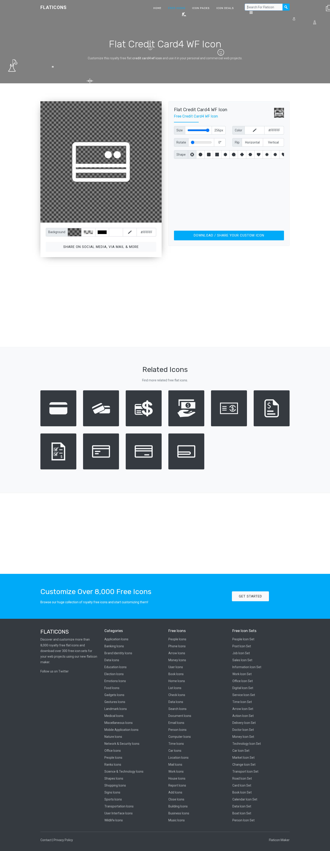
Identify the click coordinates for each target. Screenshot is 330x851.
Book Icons (176, 674)
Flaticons (53, 7)
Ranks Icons (112, 764)
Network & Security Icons (121, 743)
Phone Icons (177, 646)
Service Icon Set (243, 695)
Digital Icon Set (242, 688)
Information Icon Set (246, 667)
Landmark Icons (115, 709)
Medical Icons (113, 716)
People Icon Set (243, 639)
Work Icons (176, 771)
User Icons (175, 667)
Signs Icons (112, 792)
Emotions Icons (115, 681)
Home (157, 8)
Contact (46, 840)
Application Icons (116, 639)
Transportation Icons (119, 806)
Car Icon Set (240, 750)
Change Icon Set (243, 764)
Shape (181, 154)
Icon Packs (201, 8)
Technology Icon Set (246, 743)
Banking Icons (114, 646)
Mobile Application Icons (121, 730)
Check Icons (176, 695)
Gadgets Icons (114, 695)
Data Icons (111, 660)
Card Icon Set (241, 785)
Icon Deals (225, 8)
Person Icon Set (243, 820)
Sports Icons (113, 799)
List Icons (174, 688)
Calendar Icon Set (244, 799)
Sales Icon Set (242, 660)
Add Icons (175, 792)
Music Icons (176, 820)
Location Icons (178, 757)
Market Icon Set (243, 757)
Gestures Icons (114, 702)
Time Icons (176, 743)
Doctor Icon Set (243, 730)
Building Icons (178, 806)
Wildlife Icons (113, 820)
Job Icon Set (241, 653)
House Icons (176, 778)
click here (122, 218)
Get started (250, 596)
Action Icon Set (243, 716)
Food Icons (111, 688)
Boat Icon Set (241, 813)
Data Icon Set (241, 806)
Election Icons (114, 674)
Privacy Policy (63, 840)
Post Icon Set (241, 646)
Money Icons (177, 660)
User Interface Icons (118, 813)
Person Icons (177, 730)
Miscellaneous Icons (118, 723)
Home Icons (176, 681)
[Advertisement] (229, 193)
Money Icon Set (243, 736)
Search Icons (177, 709)
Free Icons (176, 8)
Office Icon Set (242, 681)
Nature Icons (113, 736)
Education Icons (115, 667)
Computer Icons (179, 736)
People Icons (113, 757)
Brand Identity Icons (118, 653)
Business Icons (178, 813)
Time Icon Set (242, 702)
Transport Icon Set (245, 771)
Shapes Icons (113, 778)
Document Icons (179, 716)
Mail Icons (175, 764)
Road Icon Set (242, 778)
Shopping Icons (115, 785)
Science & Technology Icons (123, 771)
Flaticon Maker (279, 840)
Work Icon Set (242, 674)
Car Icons (174, 750)
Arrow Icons (176, 653)
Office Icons (112, 750)
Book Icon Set (242, 792)
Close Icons (176, 799)
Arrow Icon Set (242, 709)
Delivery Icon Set (244, 723)
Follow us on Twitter (54, 671)
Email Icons (176, 723)
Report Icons (177, 785)
